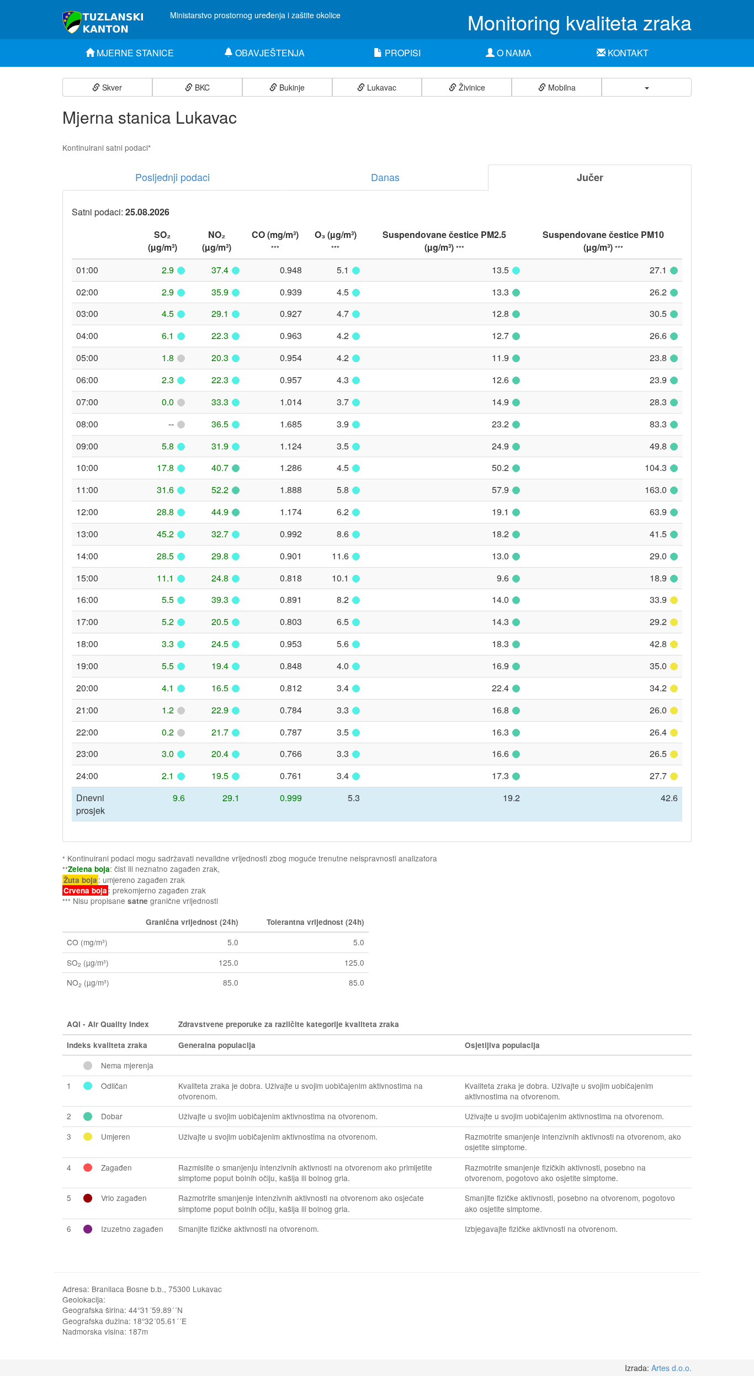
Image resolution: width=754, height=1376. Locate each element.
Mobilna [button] (561, 87)
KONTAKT (627, 52)
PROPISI (402, 52)
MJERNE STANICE (134, 52)
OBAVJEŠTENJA (269, 52)
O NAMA (513, 52)
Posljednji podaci (172, 177)
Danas (385, 177)
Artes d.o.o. (671, 1367)
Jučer (590, 177)
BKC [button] (201, 87)
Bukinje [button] (291, 87)
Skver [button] (111, 87)
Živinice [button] (470, 87)
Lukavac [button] (380, 87)
